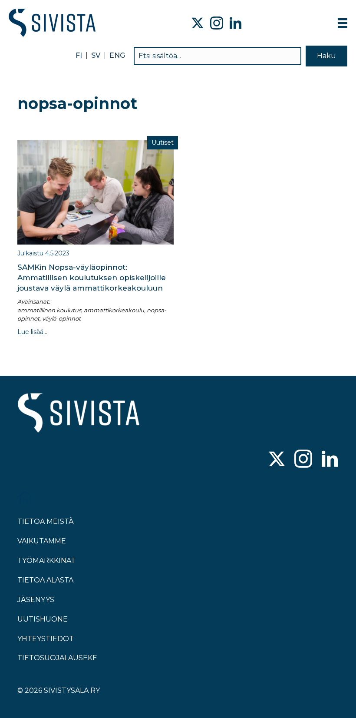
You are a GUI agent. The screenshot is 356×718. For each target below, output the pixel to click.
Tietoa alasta (45, 580)
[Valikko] (342, 23)
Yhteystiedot (45, 639)
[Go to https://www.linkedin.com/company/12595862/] (330, 460)
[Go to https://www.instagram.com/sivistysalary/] (303, 460)
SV (95, 55)
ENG (117, 55)
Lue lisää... (32, 332)
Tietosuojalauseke (57, 658)
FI (79, 55)
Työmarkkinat (46, 560)
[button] (326, 56)
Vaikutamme (41, 541)
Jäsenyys (35, 600)
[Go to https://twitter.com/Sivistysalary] (277, 460)
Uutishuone (42, 619)
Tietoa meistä (45, 521)
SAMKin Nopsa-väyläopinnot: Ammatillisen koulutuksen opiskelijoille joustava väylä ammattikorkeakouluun (91, 277)
